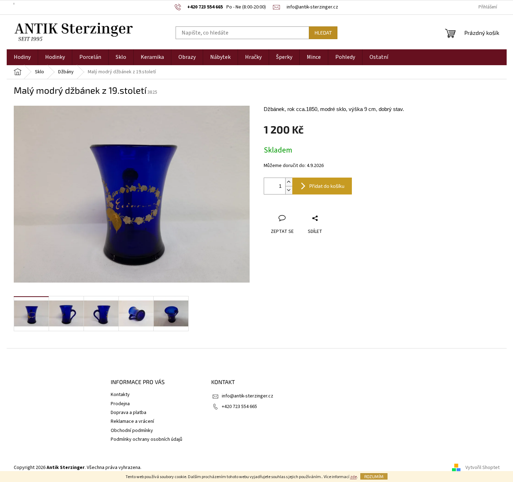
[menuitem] (22, 57)
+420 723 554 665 (239, 406)
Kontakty (120, 394)
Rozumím (374, 476)
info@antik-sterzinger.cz (247, 396)
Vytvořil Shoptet (482, 467)
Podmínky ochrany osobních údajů (146, 439)
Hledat (323, 33)
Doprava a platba (128, 412)
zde (353, 477)
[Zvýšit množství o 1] (288, 182)
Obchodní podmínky (132, 430)
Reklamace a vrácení (132, 421)
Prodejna (120, 403)
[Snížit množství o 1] (288, 190)
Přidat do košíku (326, 186)
